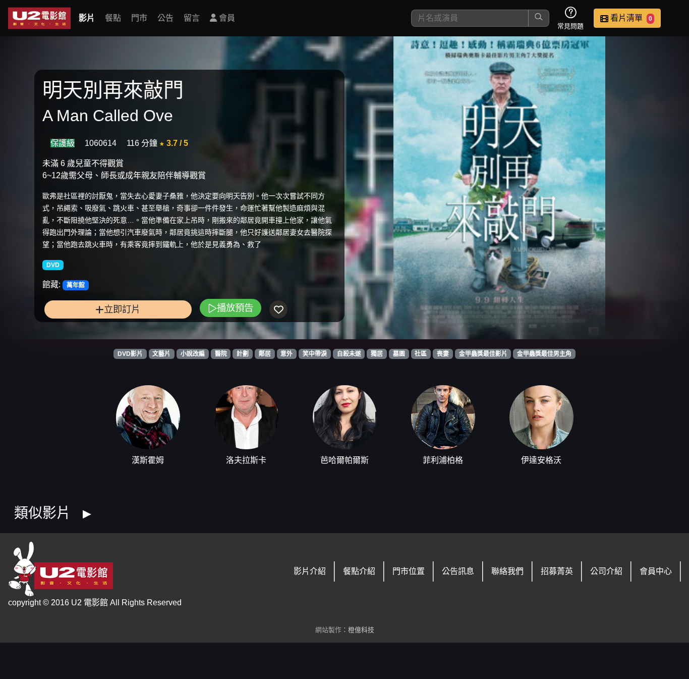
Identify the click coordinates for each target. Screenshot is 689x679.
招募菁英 (557, 571)
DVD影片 (130, 353)
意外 (286, 353)
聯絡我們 (507, 571)
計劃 (243, 353)
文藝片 (161, 353)
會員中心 (656, 571)
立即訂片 (122, 309)
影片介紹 (310, 571)
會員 (226, 18)
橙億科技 (361, 630)
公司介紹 (606, 571)
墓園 (399, 353)
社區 (421, 353)
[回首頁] (39, 18)
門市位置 (408, 571)
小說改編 (193, 353)
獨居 (377, 353)
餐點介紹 (359, 571)
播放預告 (235, 307)
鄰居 (265, 353)
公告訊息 (458, 571)
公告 (165, 18)
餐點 (113, 18)
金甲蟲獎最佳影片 (483, 353)
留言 (192, 18)
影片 (87, 18)
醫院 (221, 353)
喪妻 (443, 353)
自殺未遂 (349, 353)
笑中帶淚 (315, 353)
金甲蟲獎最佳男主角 (544, 353)
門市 (139, 18)
